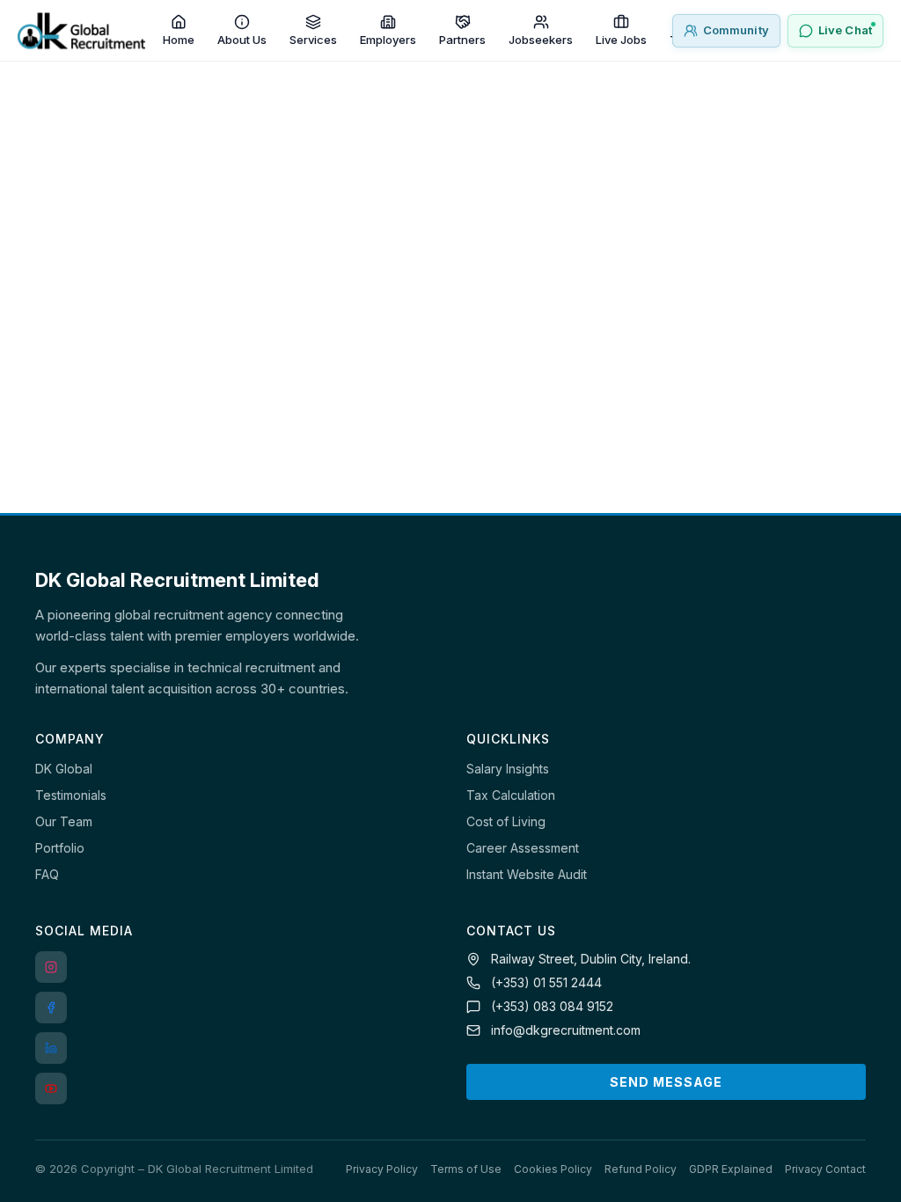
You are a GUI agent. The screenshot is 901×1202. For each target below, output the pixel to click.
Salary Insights (507, 768)
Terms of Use (466, 1169)
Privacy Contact (825, 1169)
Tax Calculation (510, 795)
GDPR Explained (731, 1169)
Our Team (63, 821)
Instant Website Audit (526, 874)
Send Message (666, 1081)
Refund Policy (640, 1169)
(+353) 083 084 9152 (552, 1006)
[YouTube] (51, 1088)
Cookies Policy (553, 1169)
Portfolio (59, 847)
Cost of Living (506, 821)
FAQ (47, 874)
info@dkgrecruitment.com (566, 1029)
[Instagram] (51, 967)
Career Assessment (522, 847)
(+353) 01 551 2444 (546, 982)
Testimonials (70, 795)
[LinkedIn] (51, 1048)
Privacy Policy (382, 1169)
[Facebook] (51, 1007)
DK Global (63, 768)
